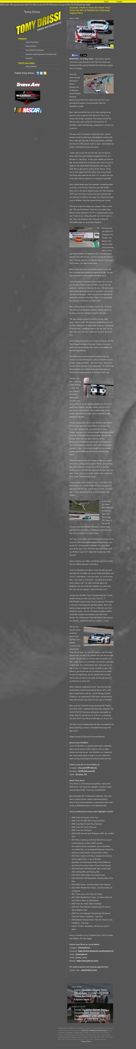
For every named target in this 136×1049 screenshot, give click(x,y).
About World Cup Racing (35, 50)
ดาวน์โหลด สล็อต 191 (8, 2)
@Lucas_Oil (81, 774)
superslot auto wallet (21, 5)
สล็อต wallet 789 (6, 5)
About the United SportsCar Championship (41, 54)
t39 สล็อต (49, 5)
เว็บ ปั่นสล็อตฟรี (77, 5)
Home (106, 2)
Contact (119, 2)
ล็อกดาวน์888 (127, 2)
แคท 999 (95, 2)
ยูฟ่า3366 (86, 5)
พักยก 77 (48, 2)
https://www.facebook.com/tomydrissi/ (96, 951)
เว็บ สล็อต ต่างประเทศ (37, 5)
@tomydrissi (84, 948)
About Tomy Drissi (32, 42)
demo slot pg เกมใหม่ (62, 5)
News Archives (31, 46)
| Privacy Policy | (86, 1041)
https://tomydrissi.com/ (87, 961)
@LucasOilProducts (87, 768)
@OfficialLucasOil (86, 771)
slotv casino (39, 2)
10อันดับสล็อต (86, 2)
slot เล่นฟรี (63, 2)
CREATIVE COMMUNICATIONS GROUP (94, 1030)
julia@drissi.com (89, 970)
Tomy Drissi (32, 12)
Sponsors (29, 58)
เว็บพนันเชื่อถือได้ (74, 2)
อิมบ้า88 (55, 2)
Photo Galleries (31, 66)
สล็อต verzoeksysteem (26, 2)
